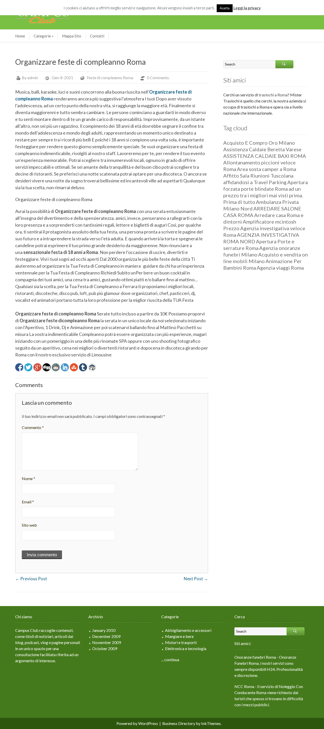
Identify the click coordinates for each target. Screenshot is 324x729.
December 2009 (106, 636)
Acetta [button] (225, 8)
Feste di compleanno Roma (110, 77)
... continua (170, 659)
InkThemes (211, 723)
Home (20, 36)
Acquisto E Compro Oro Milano (259, 143)
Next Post (196, 578)
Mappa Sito (71, 36)
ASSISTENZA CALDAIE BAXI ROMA (264, 156)
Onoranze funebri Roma (255, 657)
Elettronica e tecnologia (185, 648)
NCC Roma (244, 686)
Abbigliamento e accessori (188, 630)
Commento (33, 427)
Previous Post (31, 578)
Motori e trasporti (181, 642)
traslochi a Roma (273, 94)
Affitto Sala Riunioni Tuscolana (258, 176)
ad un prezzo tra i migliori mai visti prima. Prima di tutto (263, 195)
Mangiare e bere (179, 636)
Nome (28, 478)
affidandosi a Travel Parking (255, 182)
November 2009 (106, 642)
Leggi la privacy (247, 8)
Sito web (29, 525)
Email (28, 501)
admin (32, 77)
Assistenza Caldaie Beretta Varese (262, 149)
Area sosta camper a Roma (266, 169)
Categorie (43, 36)
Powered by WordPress (137, 723)
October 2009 (104, 648)
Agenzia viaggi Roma (280, 268)
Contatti (97, 36)
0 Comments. (158, 77)
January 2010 (103, 630)
